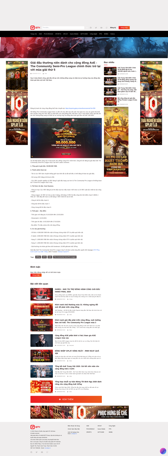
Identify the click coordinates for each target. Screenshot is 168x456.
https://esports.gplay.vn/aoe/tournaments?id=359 (80, 108)
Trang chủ (33, 34)
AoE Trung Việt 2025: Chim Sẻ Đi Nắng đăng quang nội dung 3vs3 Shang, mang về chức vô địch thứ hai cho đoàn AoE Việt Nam (127, 79)
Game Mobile (74, 34)
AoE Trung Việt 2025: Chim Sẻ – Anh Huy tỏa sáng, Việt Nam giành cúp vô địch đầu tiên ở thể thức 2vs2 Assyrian (127, 89)
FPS (100, 34)
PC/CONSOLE (48, 34)
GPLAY (65, 34)
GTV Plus (96, 250)
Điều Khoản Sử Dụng (74, 425)
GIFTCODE (84, 34)
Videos (112, 34)
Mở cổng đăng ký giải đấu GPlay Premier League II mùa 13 (127, 99)
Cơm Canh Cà (35, 251)
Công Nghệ (93, 34)
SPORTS (58, 34)
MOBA (106, 34)
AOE (40, 34)
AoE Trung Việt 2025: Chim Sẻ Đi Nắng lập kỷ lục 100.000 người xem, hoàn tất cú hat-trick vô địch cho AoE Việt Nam (127, 69)
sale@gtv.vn (74, 433)
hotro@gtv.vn (48, 448)
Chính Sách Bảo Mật (74, 429)
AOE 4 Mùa (44, 251)
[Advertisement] (83, 12)
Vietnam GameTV (63, 251)
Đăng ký (113, 27)
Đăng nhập (124, 27)
